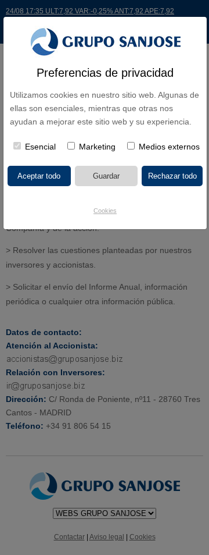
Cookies (105, 210)
